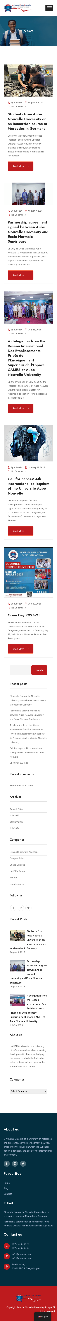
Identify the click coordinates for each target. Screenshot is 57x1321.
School (13, 877)
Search (39, 670)
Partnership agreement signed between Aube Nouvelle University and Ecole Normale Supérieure (28, 232)
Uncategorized (17, 884)
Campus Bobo (17, 858)
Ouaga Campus (17, 864)
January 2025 (16, 822)
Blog (6, 1188)
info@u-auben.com (21, 1254)
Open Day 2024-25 (24, 615)
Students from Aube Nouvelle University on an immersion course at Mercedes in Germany (27, 121)
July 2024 (14, 828)
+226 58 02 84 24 (20, 1244)
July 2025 (14, 815)
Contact (8, 1194)
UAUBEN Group (17, 871)
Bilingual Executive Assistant (24, 852)
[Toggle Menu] (49, 7)
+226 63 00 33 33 (20, 1248)
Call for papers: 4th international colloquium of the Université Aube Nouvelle (28, 486)
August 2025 (16, 809)
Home (7, 1183)
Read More (18, 166)
